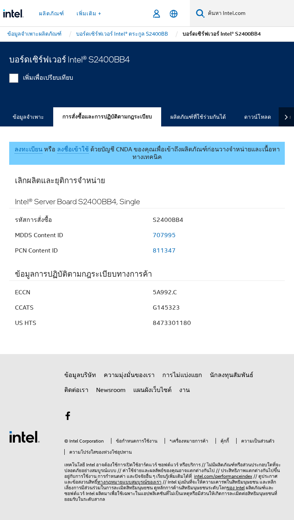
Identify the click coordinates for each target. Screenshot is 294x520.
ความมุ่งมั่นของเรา (129, 375)
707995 (164, 235)
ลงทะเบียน (28, 149)
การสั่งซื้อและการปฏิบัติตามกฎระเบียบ (107, 116)
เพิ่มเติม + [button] (89, 13)
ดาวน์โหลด (257, 116)
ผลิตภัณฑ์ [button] (51, 13)
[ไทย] (174, 13)
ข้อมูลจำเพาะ (28, 116)
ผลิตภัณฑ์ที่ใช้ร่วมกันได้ (198, 116)
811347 (164, 250)
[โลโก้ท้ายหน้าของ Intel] (24, 436)
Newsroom (111, 390)
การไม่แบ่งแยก (182, 375)
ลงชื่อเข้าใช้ (73, 149)
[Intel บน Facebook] (67, 417)
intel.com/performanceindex (223, 476)
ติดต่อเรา (76, 390)
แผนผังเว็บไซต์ (152, 390)
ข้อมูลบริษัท (80, 375)
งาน (184, 390)
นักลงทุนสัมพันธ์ (231, 375)
